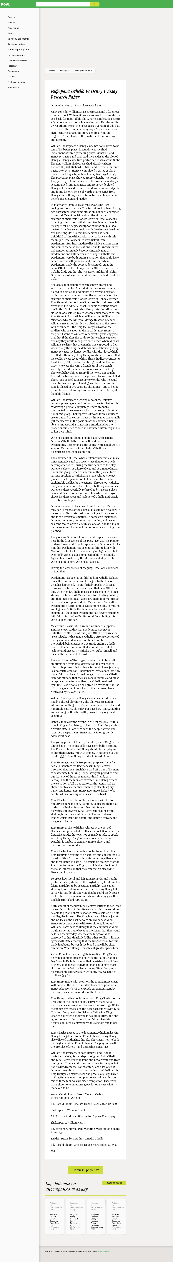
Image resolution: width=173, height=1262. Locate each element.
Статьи (11, 77)
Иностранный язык (83, 70)
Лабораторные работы (19, 49)
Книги (10, 33)
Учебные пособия (16, 82)
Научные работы (16, 55)
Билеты (11, 17)
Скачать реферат (85, 1170)
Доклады (12, 22)
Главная (51, 70)
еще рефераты (114, 1183)
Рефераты (13, 66)
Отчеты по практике (17, 60)
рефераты (64, 70)
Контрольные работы (18, 39)
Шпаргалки (13, 87)
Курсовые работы (16, 44)
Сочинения (13, 71)
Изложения (13, 28)
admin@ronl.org (104, 1251)
